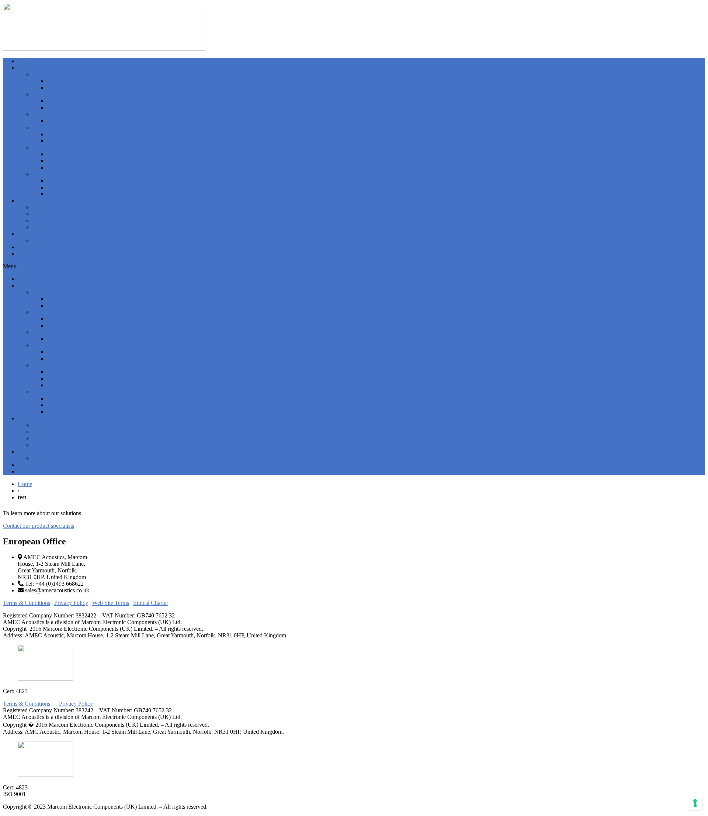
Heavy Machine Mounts (75, 107)
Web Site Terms (110, 603)
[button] (354, 266)
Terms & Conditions (26, 603)
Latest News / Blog (40, 247)
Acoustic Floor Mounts (74, 121)
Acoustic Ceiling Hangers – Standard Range (98, 181)
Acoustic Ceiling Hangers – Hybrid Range (96, 187)
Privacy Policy (71, 603)
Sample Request (51, 220)
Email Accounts (50, 214)
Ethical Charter (49, 240)
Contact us (30, 200)
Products (28, 68)
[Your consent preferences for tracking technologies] (695, 803)
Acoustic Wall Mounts (58, 147)
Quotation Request (54, 227)
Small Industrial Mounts (75, 88)
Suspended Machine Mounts (80, 134)
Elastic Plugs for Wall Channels (84, 167)
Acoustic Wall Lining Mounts (81, 154)
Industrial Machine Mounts (63, 94)
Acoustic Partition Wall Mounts (83, 161)
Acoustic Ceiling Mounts (61, 174)
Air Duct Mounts (67, 141)
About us (28, 234)
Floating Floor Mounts (58, 114)
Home (25, 61)
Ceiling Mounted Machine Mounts (72, 127)
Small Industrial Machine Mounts (86, 101)
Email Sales (46, 207)
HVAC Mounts (50, 74)
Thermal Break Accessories (79, 194)
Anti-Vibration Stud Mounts (79, 81)
